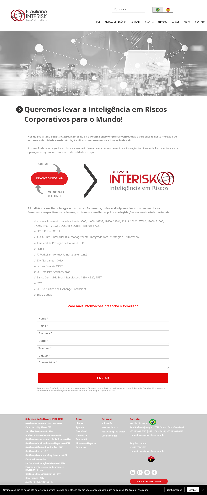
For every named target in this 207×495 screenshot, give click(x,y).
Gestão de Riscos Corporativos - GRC (43, 423)
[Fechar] (203, 489)
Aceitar (192, 489)
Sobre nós (107, 423)
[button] (162, 22)
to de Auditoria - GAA (60, 439)
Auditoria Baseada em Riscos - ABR (43, 435)
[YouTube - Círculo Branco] (147, 472)
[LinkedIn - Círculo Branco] (132, 472)
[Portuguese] (158, 9)
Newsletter (82, 435)
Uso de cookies (109, 435)
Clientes (80, 423)
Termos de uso (110, 427)
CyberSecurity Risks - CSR (38, 427)
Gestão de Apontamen (37, 439)
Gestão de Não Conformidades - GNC (44, 447)
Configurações (174, 489)
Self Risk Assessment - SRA (39, 431)
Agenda (80, 427)
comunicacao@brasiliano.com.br (147, 435)
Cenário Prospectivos (36, 459)
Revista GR (81, 439)
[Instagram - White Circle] (140, 472)
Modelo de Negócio (86, 443)
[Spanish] (168, 9)
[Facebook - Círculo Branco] (154, 472)
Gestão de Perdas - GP (36, 451)
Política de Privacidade (136, 489)
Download (81, 431)
